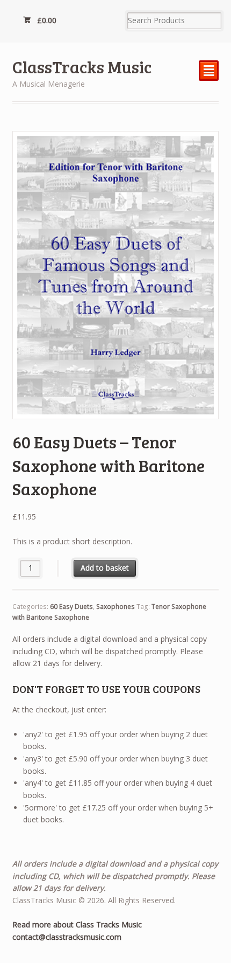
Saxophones (115, 606)
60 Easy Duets (71, 606)
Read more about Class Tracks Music (77, 924)
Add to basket (105, 568)
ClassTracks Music (81, 66)
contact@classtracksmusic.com (66, 937)
